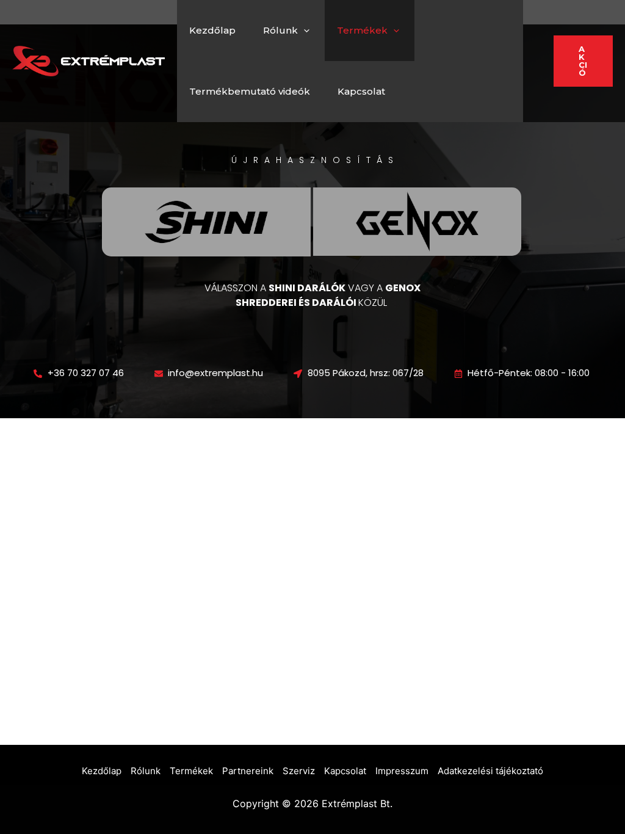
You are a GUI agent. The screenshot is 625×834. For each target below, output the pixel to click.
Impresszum (401, 771)
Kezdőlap (212, 30)
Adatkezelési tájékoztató (490, 771)
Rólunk (280, 30)
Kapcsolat (361, 91)
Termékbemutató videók (249, 91)
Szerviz (299, 771)
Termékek (362, 30)
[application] (303, 30)
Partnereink (247, 771)
